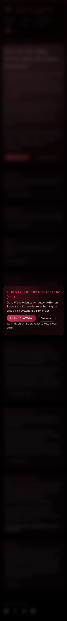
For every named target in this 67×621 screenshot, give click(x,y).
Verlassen (46, 318)
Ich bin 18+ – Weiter (21, 318)
